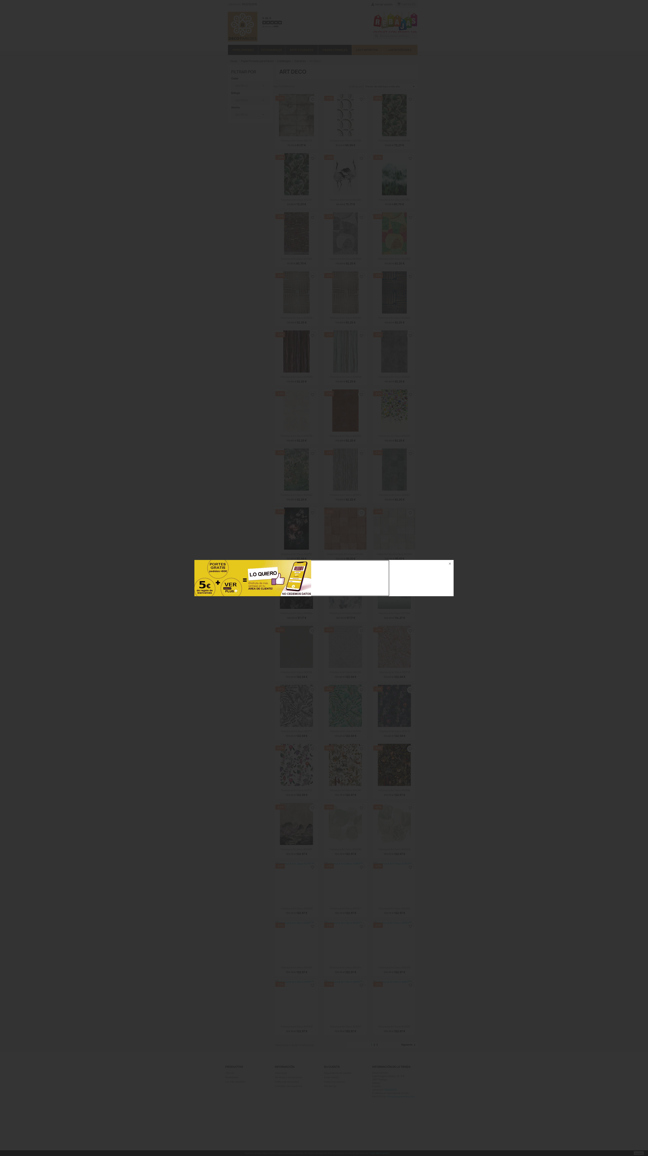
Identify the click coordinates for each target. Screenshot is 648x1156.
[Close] (450, 563)
